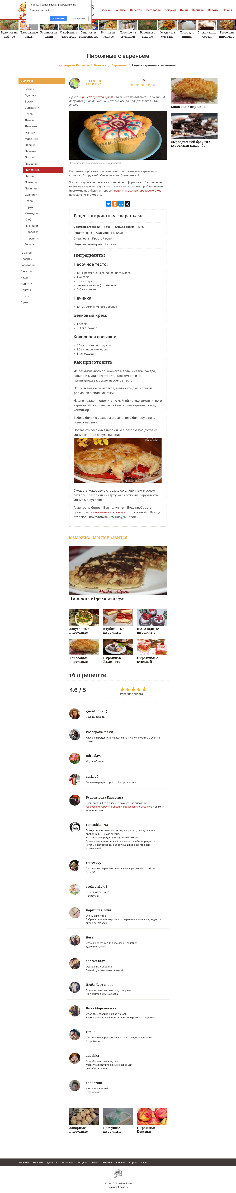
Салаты (213, 10)
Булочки (30, 95)
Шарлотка (32, 232)
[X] (127, 204)
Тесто (29, 201)
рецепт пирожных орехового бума (138, 190)
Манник (30, 132)
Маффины (31, 138)
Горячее (120, 10)
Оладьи (30, 145)
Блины (29, 89)
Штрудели (32, 238)
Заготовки (153, 10)
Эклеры (30, 244)
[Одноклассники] (115, 204)
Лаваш (29, 120)
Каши (184, 10)
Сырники (31, 194)
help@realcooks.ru (118, 1187)
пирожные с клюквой (109, 512)
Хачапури (31, 213)
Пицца (29, 176)
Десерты (136, 10)
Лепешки (31, 126)
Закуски (170, 10)
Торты (29, 207)
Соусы (227, 10)
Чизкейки (31, 225)
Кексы (29, 114)
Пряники (31, 188)
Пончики (31, 182)
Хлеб (28, 219)
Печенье (30, 151)
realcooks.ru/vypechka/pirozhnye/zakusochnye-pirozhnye (119, 806)
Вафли (29, 101)
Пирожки (31, 163)
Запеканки (32, 107)
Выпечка (105, 10)
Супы (24, 302)
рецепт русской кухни (97, 97)
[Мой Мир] (121, 204)
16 (143, 79)
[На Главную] (118, 1173)
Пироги (30, 157)
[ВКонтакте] (108, 204)
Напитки (198, 10)
